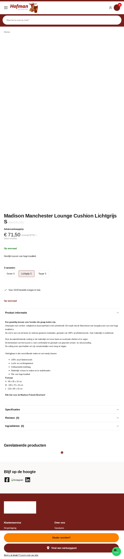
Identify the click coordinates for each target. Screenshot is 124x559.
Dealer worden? (61, 537)
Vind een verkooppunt (64, 548)
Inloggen (111, 8)
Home (7, 32)
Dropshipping (10, 528)
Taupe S (42, 273)
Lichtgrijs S (26, 273)
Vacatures (59, 528)
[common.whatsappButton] (116, 551)
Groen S (11, 273)
